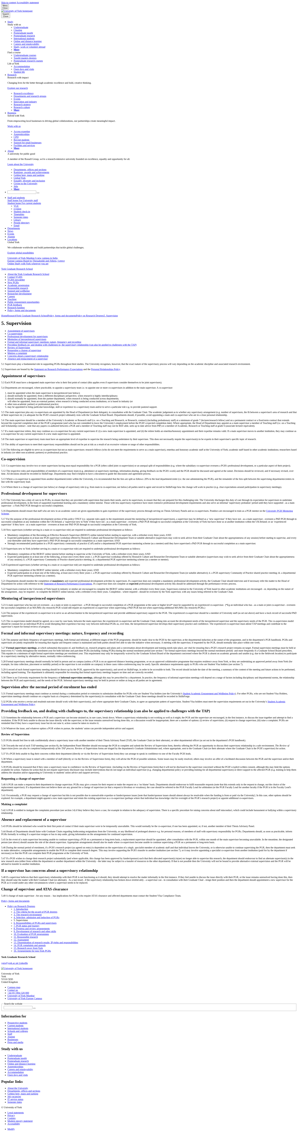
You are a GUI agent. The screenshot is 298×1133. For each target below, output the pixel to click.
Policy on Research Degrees (90, 315)
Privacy (11, 1115)
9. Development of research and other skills (35, 931)
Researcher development (19, 293)
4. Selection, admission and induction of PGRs (36, 917)
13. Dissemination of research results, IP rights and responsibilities (46, 942)
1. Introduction (21, 909)
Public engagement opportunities (23, 302)
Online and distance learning (21, 1064)
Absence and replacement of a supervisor (27, 358)
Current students (15, 1025)
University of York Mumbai (20, 995)
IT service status (15, 1099)
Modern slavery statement (20, 1121)
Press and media (15, 1042)
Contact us (12, 990)
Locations (12, 239)
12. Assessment (21, 939)
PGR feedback (14, 305)
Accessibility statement (27, 2)
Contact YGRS (14, 277)
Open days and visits (17, 1075)
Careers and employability (20, 1069)
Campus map (13, 987)
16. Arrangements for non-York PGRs (32, 951)
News (10, 231)
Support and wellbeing (18, 291)
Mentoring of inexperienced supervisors (26, 339)
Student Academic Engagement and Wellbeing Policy (209, 693)
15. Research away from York (28, 948)
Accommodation (15, 1072)
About (10, 151)
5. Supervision (111, 315)
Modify (11, 1129)
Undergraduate (14, 1055)
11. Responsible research (26, 937)
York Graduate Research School (17, 269)
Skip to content (8, 2)
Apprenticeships (15, 1066)
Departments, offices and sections (23, 1091)
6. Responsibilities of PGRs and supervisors (35, 923)
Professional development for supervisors (27, 336)
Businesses (12, 1039)
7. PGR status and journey (26, 925)
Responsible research (17, 288)
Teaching (11, 299)
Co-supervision (14, 333)
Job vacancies (14, 1096)
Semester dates (14, 1102)
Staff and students (16, 197)
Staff (9, 1034)
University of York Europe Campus (24, 998)
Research (11, 74)
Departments (13, 228)
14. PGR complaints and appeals (30, 945)
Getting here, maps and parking (22, 1093)
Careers (11, 296)
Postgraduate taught (17, 1058)
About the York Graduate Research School (28, 274)
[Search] (38, 192)
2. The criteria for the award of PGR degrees (35, 912)
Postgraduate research (18, 1061)
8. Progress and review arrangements (32, 928)
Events (10, 234)
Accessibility (13, 1123)
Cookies (11, 1118)
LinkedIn (23, 963)
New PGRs (13, 282)
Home (4, 315)
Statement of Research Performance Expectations (68, 583)
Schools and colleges (17, 1031)
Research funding (16, 307)
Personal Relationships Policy (105, 369)
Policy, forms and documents (21, 310)
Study (10, 21)
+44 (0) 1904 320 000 (18, 993)
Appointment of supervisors (21, 331)
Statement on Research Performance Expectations (58, 369)
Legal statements (15, 1112)
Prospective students (17, 1022)
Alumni (11, 236)
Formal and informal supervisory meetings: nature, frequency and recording (44, 342)
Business (11, 113)
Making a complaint (17, 353)
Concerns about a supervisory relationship (27, 356)
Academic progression (18, 285)
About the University (17, 1088)
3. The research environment (28, 914)
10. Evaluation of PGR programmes (31, 934)
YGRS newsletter (16, 279)
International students (17, 1028)
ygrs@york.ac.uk (10, 963)
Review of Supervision (18, 347)
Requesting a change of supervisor (24, 350)
